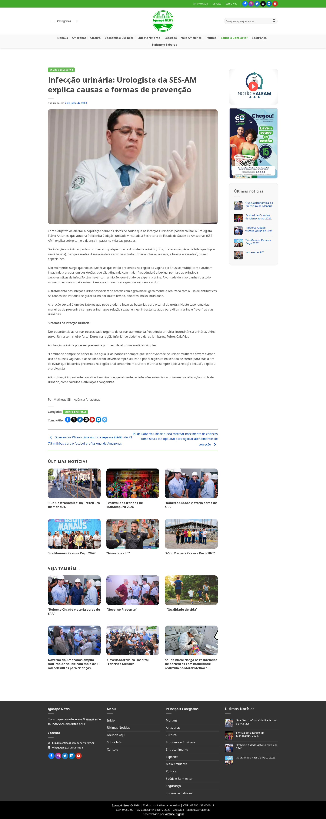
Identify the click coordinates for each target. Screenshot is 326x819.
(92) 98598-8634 (74, 747)
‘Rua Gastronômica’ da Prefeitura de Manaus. (74, 505)
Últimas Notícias (118, 727)
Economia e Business (119, 37)
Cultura (95, 37)
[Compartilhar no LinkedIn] (98, 420)
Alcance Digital (174, 814)
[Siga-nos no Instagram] (251, 4)
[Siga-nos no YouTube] (275, 4)
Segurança (259, 37)
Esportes (171, 37)
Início (111, 720)
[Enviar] (274, 21)
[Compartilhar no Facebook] (68, 420)
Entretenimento (149, 37)
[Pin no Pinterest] (92, 420)
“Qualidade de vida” (181, 609)
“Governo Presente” (121, 609)
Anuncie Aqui (200, 3)
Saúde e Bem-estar (234, 37)
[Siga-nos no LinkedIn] (269, 4)
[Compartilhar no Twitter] (80, 420)
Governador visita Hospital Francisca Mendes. (127, 662)
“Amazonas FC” (118, 553)
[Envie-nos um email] (263, 4)
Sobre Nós (231, 3)
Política (211, 37)
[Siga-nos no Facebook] (245, 4)
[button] (64, 21)
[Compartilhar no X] (74, 420)
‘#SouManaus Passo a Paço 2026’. (190, 553)
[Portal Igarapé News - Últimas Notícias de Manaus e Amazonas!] (163, 21)
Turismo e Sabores (164, 44)
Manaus (62, 37)
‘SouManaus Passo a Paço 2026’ (72, 553)
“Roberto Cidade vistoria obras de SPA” (191, 505)
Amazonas (79, 37)
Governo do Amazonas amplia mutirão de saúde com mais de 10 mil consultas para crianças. (74, 664)
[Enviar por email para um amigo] (86, 420)
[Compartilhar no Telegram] (105, 420)
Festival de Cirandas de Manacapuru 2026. (124, 505)
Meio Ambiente (191, 37)
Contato (217, 3)
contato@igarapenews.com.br (77, 743)
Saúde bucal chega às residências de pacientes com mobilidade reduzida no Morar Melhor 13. (191, 664)
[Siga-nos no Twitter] (257, 4)
